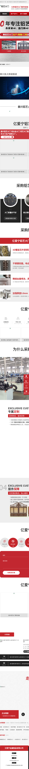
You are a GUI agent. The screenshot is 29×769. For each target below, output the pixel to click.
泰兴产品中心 (14, 14)
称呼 (4, 555)
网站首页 (4, 14)
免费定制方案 (11, 572)
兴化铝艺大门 (18, 739)
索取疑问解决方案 (10, 218)
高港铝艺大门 (10, 739)
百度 (1, 727)
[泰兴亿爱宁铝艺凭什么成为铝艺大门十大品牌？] (9, 640)
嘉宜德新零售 (19, 729)
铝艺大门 (8, 64)
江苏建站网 (12, 729)
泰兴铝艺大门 (6, 727)
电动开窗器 (13, 727)
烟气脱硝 (2, 729)
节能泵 (6, 729)
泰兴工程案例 (23, 14)
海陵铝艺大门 (3, 739)
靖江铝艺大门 (25, 739)
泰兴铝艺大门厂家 (21, 727)
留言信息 (5, 561)
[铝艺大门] (4, 7)
